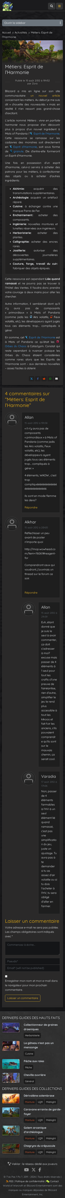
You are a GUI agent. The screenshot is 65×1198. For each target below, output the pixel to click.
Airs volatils (40, 317)
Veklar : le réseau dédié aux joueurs (34, 1164)
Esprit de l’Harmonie (46, 133)
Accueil (6, 32)
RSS (10, 1181)
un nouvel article (45, 95)
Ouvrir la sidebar (14, 22)
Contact (54, 1181)
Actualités (21, 32)
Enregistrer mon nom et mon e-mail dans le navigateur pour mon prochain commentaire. (31, 985)
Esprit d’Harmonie (25, 146)
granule (18, 151)
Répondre (31, 507)
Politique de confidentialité (29, 1181)
